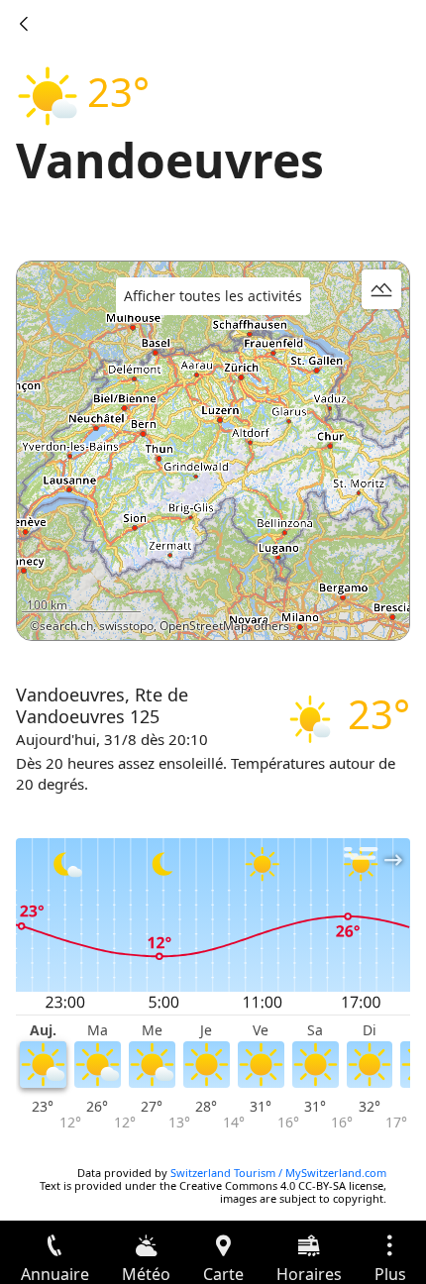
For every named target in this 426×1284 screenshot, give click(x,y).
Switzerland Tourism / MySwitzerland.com (278, 1172)
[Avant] (24, 24)
